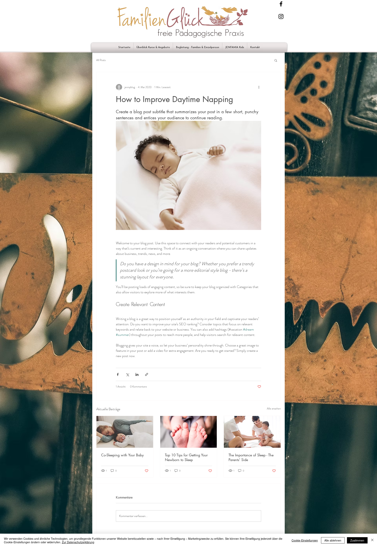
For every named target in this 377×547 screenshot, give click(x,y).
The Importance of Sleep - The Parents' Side (251, 457)
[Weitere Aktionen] (258, 87)
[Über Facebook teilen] (118, 374)
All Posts (101, 60)
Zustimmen (357, 540)
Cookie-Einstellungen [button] (305, 540)
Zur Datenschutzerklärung (78, 542)
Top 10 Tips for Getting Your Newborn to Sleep (186, 457)
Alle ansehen (274, 408)
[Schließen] (372, 540)
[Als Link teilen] (146, 374)
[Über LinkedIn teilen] (137, 374)
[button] (276, 60)
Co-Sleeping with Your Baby (122, 455)
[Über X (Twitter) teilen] (127, 374)
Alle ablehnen (332, 540)
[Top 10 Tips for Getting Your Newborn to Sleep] (188, 432)
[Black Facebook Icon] (281, 4)
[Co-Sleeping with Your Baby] (124, 432)
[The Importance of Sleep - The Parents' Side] (252, 432)
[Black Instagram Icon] (281, 16)
